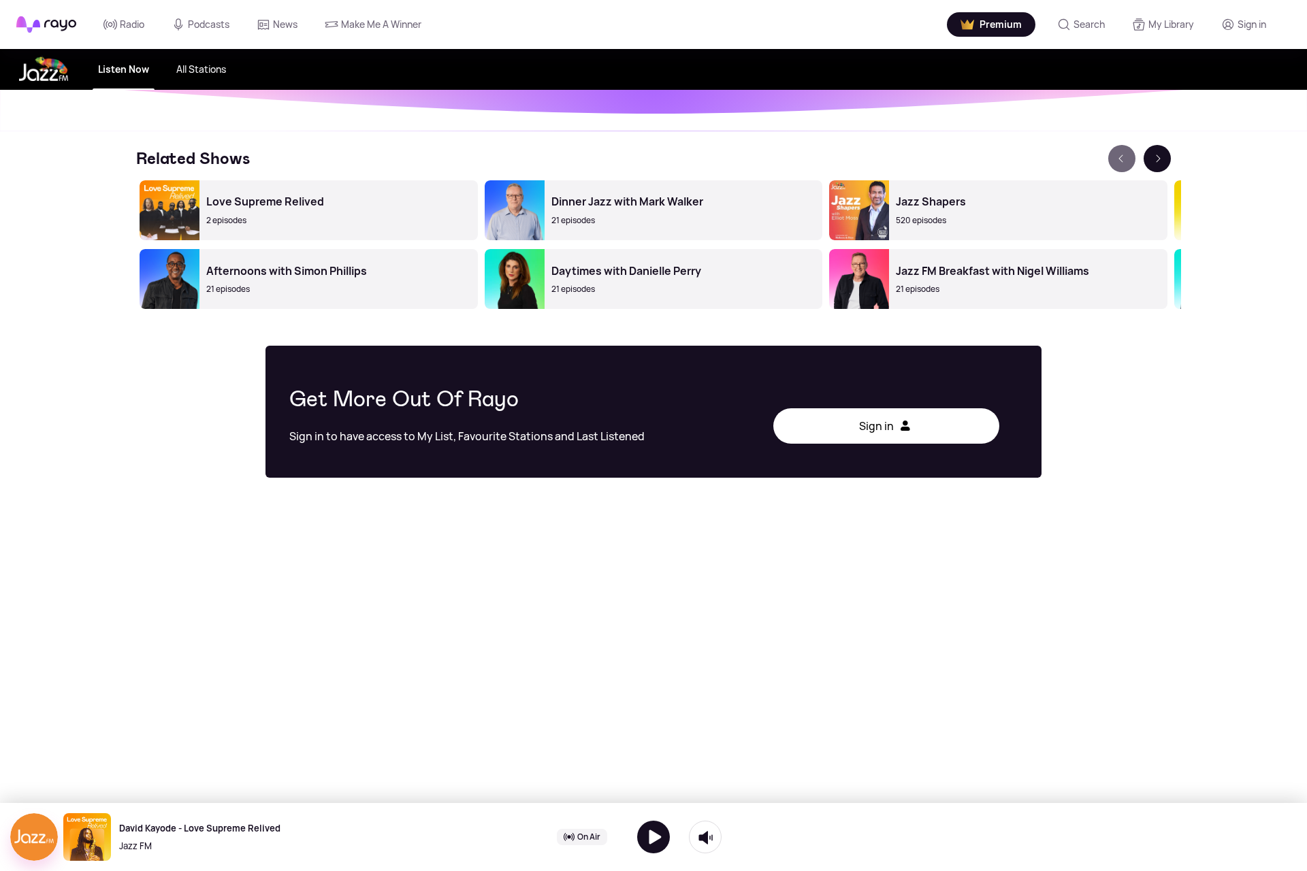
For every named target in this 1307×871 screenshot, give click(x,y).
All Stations (201, 69)
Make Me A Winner (381, 24)
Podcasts (208, 24)
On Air (588, 836)
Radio (132, 24)
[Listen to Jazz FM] (653, 837)
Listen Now (123, 69)
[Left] (1121, 158)
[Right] (1157, 158)
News (285, 24)
